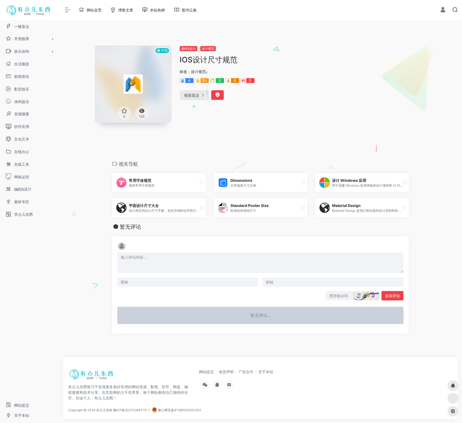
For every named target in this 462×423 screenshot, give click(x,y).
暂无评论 (130, 227)
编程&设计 (188, 49)
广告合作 (245, 371)
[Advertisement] (373, 83)
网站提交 (206, 371)
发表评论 (392, 295)
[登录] (443, 10)
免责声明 (226, 371)
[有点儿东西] (92, 376)
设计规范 (208, 49)
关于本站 (265, 371)
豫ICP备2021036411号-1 (131, 410)
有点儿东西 (104, 410)
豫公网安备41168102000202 (179, 410)
